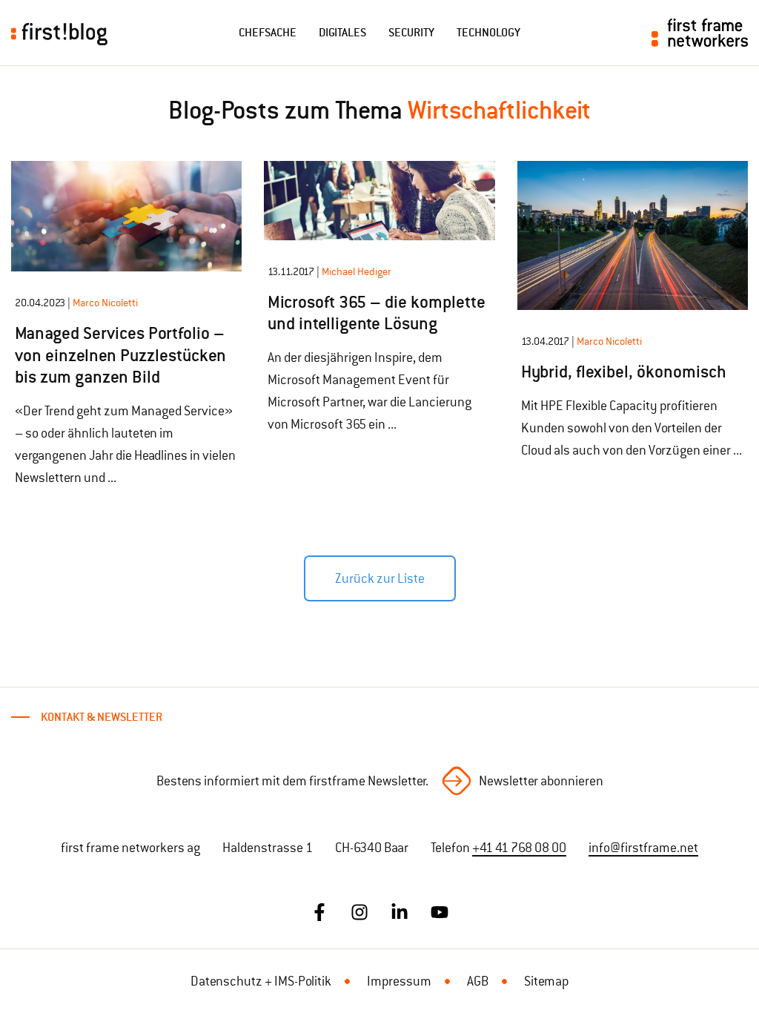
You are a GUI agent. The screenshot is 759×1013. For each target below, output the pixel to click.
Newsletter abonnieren (541, 781)
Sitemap (546, 981)
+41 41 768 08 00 (519, 847)
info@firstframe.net (643, 847)
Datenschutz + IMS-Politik (260, 981)
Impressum (399, 981)
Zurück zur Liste (380, 578)
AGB (477, 981)
